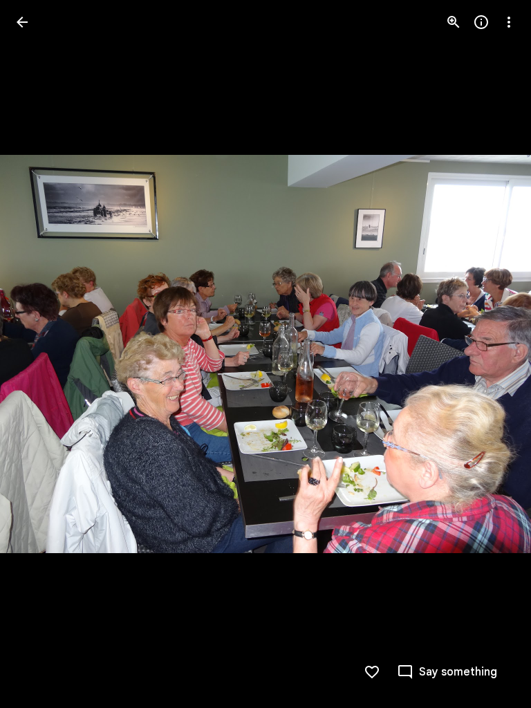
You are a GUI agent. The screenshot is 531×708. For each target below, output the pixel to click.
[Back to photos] (22, 22)
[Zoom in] (453, 22)
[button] (492, 354)
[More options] (509, 22)
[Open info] (481, 22)
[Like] (372, 672)
